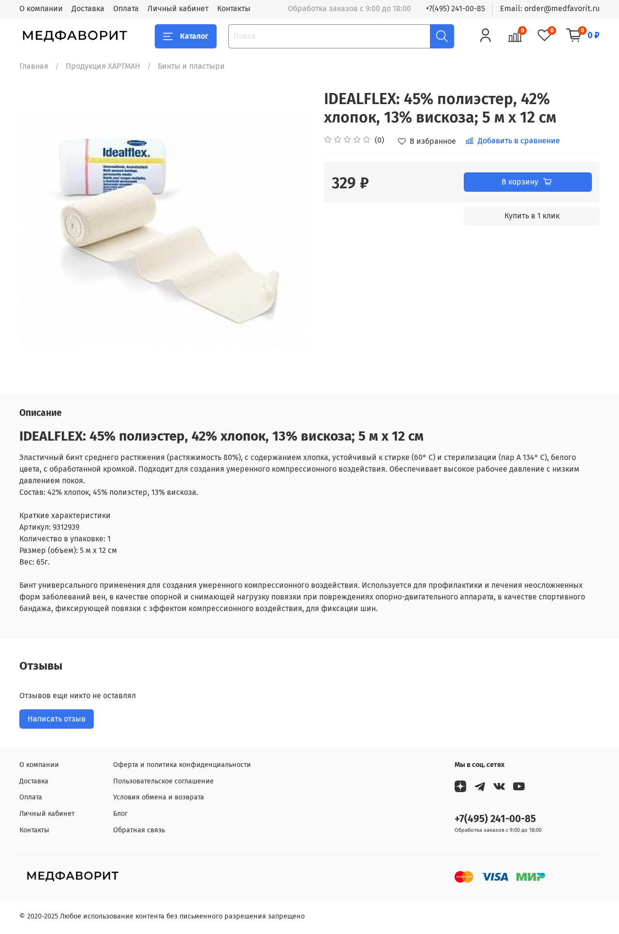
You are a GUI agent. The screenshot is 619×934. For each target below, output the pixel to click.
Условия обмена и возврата (158, 797)
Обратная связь (139, 830)
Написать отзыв (57, 718)
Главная (33, 66)
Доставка (88, 8)
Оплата (126, 8)
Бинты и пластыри (191, 66)
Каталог (194, 36)
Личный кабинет (177, 8)
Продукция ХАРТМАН (103, 66)
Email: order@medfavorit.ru (550, 8)
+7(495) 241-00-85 (455, 8)
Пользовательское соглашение (163, 781)
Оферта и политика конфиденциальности (182, 765)
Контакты (234, 8)
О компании (41, 8)
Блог (120, 814)
